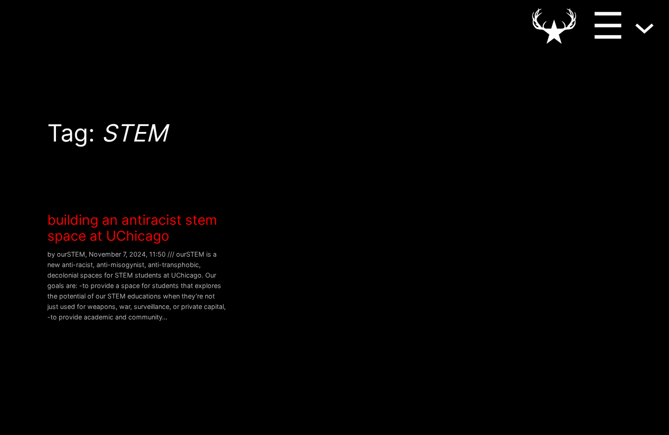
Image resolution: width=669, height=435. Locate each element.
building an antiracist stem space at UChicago (132, 228)
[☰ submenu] (644, 25)
